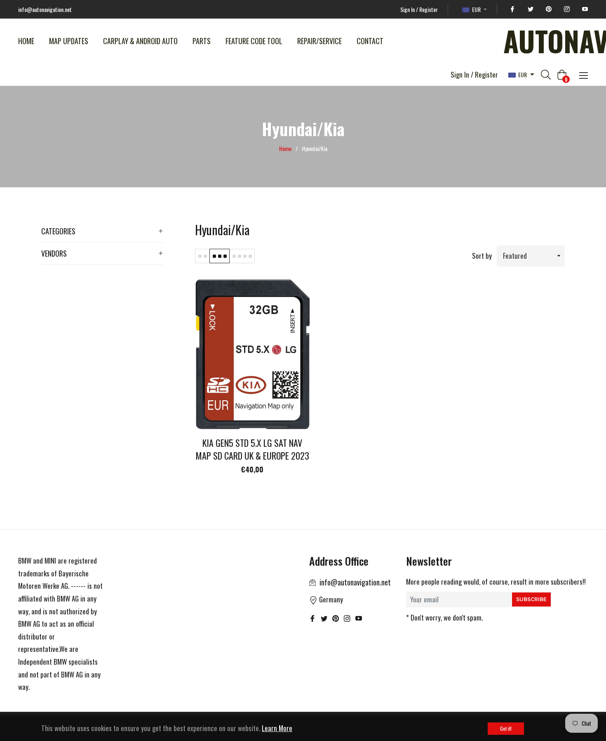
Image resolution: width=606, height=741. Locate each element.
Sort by (482, 255)
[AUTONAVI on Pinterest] (547, 9)
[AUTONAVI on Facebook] (511, 9)
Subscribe (531, 599)
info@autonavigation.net (355, 582)
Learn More (277, 728)
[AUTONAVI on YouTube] (584, 9)
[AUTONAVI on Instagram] (565, 9)
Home (285, 148)
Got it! (506, 728)
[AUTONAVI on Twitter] (529, 9)
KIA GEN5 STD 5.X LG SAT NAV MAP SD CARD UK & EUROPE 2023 (252, 449)
